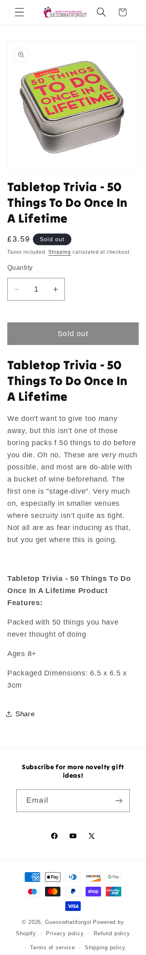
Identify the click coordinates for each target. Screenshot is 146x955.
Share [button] (25, 714)
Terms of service (52, 947)
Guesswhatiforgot (68, 922)
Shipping (59, 252)
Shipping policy (105, 947)
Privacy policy (65, 933)
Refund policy (112, 933)
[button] (19, 12)
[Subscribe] (118, 800)
